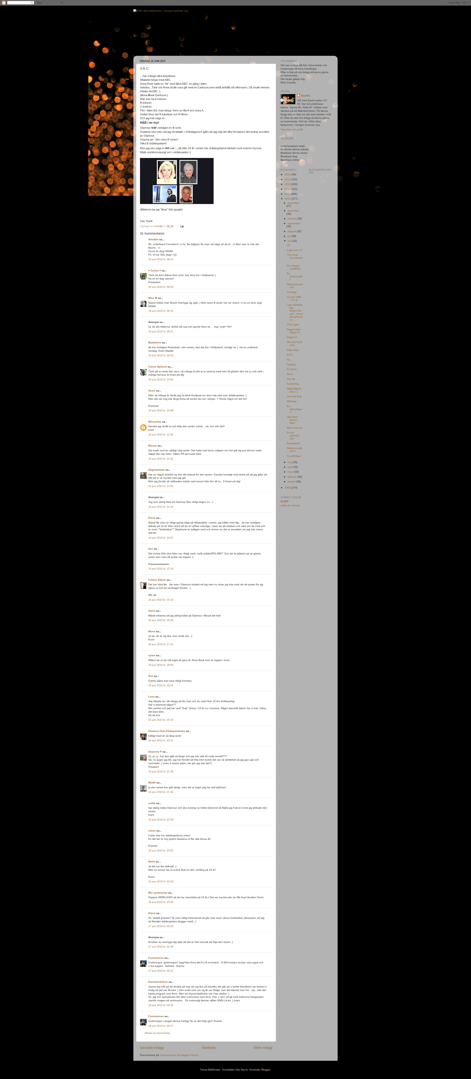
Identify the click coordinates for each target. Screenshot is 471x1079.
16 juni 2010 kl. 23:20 (160, 902)
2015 (288, 174)
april (290, 467)
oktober (292, 218)
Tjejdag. (291, 364)
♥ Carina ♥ (154, 270)
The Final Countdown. (295, 258)
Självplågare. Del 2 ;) (294, 390)
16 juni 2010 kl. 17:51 (160, 644)
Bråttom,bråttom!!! (294, 450)
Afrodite (153, 239)
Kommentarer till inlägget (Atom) (179, 1055)
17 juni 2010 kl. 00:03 (160, 926)
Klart (284, 501)
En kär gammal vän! (293, 435)
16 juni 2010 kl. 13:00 (160, 486)
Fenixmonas (156, 958)
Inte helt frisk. (294, 396)
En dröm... (293, 369)
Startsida (209, 1048)
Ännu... (291, 374)
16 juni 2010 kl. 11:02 (160, 434)
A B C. (290, 354)
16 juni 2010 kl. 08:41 (160, 259)
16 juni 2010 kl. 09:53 (160, 355)
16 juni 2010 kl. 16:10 (160, 599)
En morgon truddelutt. (294, 267)
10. (289, 245)
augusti (292, 231)
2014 (288, 179)
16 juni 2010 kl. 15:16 (160, 568)
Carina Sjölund (157, 366)
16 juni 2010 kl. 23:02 (160, 850)
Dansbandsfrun (158, 981)
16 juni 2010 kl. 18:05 (160, 665)
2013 (288, 184)
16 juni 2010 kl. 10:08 (160, 410)
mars (291, 471)
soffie (151, 803)
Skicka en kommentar (157, 1033)
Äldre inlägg (263, 1048)
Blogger (265, 1069)
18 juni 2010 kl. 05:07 (160, 1025)
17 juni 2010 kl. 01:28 (160, 946)
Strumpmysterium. (294, 343)
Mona (151, 631)
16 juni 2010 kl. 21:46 (160, 792)
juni (290, 241)
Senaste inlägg (152, 1048)
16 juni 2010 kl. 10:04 (160, 379)
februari (292, 476)
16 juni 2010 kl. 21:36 (160, 771)
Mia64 (152, 782)
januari (292, 481)
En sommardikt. (294, 276)
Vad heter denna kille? (292, 420)
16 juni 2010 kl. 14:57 (160, 537)
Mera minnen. (295, 427)
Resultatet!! (293, 443)
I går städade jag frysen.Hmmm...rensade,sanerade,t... (295, 312)
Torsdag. (292, 292)
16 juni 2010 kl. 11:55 (160, 458)
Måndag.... (293, 401)
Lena (151, 696)
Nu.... (290, 359)
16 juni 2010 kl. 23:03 (160, 881)
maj (290, 462)
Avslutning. (293, 383)
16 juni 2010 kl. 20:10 (160, 719)
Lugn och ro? (294, 250)
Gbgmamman (156, 469)
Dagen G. (292, 337)
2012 (288, 189)
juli (289, 236)
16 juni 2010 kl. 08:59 (160, 287)
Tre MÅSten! (294, 456)
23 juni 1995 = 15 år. (294, 298)
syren (151, 655)
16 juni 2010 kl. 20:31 (160, 740)
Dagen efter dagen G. (294, 331)
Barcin (244, 1069)
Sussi (151, 390)
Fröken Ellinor (157, 580)
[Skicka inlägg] (181, 226)
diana (151, 610)
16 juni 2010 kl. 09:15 (160, 311)
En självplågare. (294, 409)
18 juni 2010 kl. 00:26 (160, 1005)
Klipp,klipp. (293, 350)
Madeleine (154, 342)
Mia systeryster (157, 892)
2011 (288, 194)
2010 (288, 198)
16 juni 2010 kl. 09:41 (160, 331)
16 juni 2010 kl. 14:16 (160, 506)
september (294, 223)
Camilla (305, 95)
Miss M (152, 298)
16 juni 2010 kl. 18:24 (160, 685)
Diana (151, 517)
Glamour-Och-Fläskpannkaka (166, 731)
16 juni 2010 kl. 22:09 (160, 819)
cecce (152, 830)
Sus (150, 548)
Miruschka (154, 421)
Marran (152, 445)
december (293, 203)
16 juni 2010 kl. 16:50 (160, 620)
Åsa (150, 676)
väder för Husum (290, 505)
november (293, 210)
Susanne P (155, 751)
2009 (288, 487)
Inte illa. (291, 379)
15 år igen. (293, 324)
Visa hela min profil (292, 129)
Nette (151, 861)
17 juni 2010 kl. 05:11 (160, 970)
